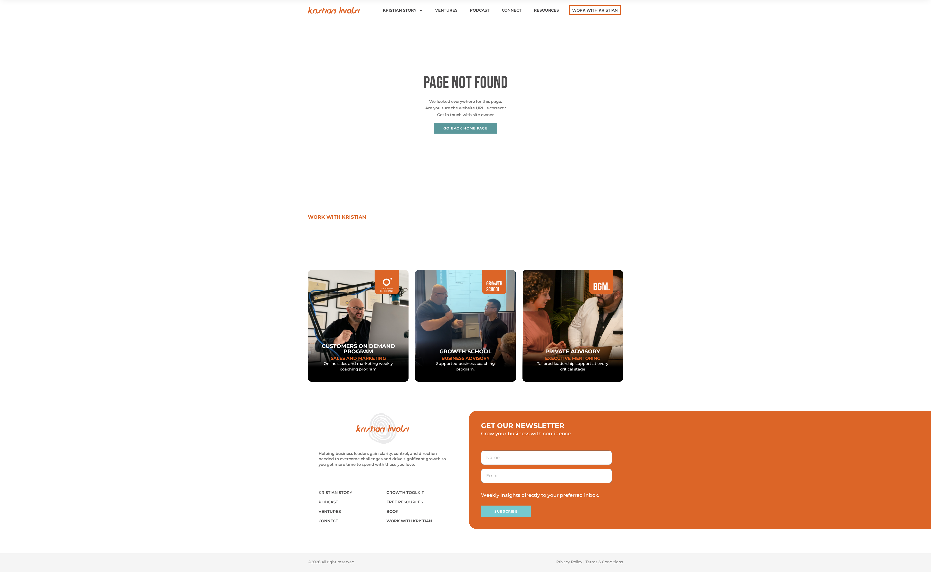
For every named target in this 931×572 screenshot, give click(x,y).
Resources (546, 10)
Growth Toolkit (405, 492)
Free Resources (404, 502)
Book (392, 511)
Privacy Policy (569, 562)
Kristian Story (400, 10)
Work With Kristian (595, 10)
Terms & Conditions (604, 562)
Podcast (480, 10)
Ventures (446, 10)
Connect (512, 10)
